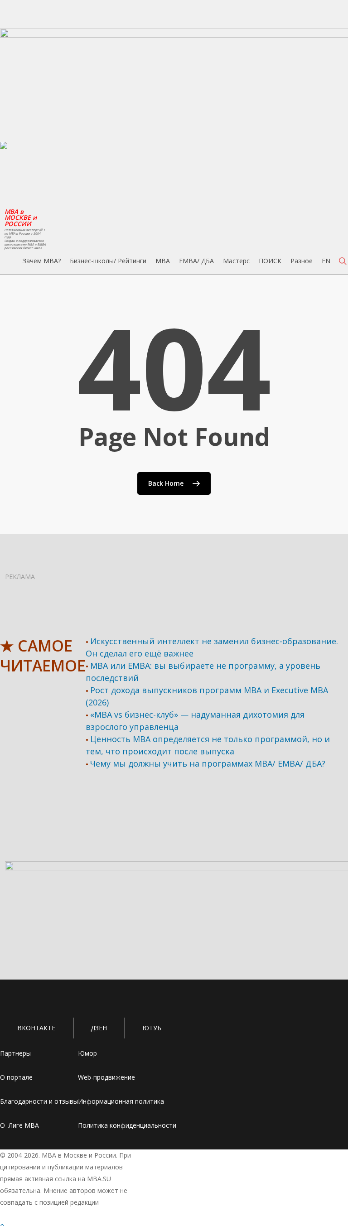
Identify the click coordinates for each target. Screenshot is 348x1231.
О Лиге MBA (19, 1125)
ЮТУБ (151, 1027)
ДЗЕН (99, 1027)
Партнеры (15, 1053)
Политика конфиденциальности (127, 1125)
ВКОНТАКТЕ (36, 1027)
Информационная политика (121, 1101)
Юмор (87, 1053)
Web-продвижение (106, 1077)
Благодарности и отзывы (39, 1101)
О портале (16, 1077)
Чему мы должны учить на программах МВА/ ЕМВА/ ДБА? (207, 763)
